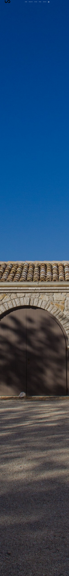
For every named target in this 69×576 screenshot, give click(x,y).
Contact (44, 1)
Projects (31, 1)
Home (26, 1)
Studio (35, 1)
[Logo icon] (7, 1)
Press (40, 1)
